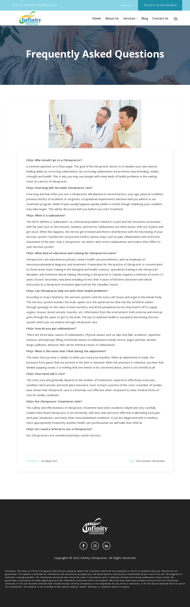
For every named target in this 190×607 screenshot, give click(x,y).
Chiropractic (158, 461)
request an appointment (160, 5)
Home (96, 18)
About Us (112, 18)
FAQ (138, 461)
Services (129, 18)
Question (146, 461)
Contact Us (160, 18)
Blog (145, 18)
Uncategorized (49, 461)
